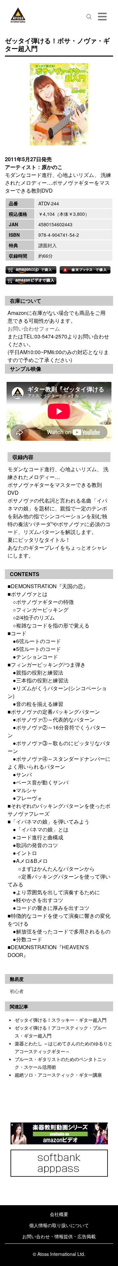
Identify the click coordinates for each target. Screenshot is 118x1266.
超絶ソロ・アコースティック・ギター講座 (58, 1074)
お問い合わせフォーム (34, 328)
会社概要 (59, 1214)
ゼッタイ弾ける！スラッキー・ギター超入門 (61, 1020)
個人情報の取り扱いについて (59, 1225)
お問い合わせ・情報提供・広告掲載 (59, 1236)
